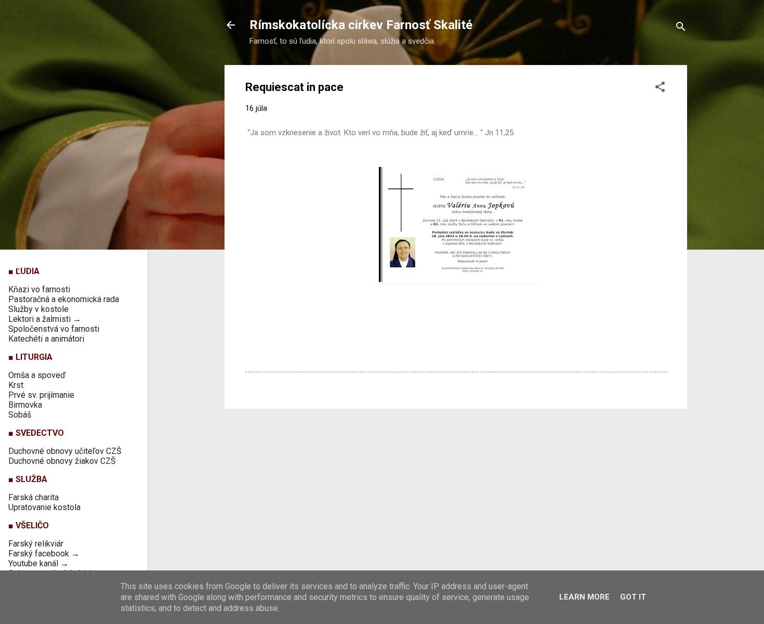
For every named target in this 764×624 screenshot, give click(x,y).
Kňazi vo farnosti (39, 289)
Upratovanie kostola (44, 507)
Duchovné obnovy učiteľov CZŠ (65, 451)
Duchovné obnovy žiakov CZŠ (62, 461)
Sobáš (19, 415)
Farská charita (33, 497)
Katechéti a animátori (46, 339)
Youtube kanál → (38, 563)
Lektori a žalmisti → (44, 319)
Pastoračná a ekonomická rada (63, 299)
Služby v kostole (38, 309)
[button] (660, 89)
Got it (633, 597)
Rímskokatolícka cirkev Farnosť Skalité (360, 25)
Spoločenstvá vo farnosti (53, 329)
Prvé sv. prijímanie (41, 395)
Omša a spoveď (36, 375)
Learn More (584, 597)
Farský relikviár (35, 544)
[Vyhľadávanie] (681, 28)
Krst (15, 385)
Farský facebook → (44, 553)
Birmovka (25, 405)
